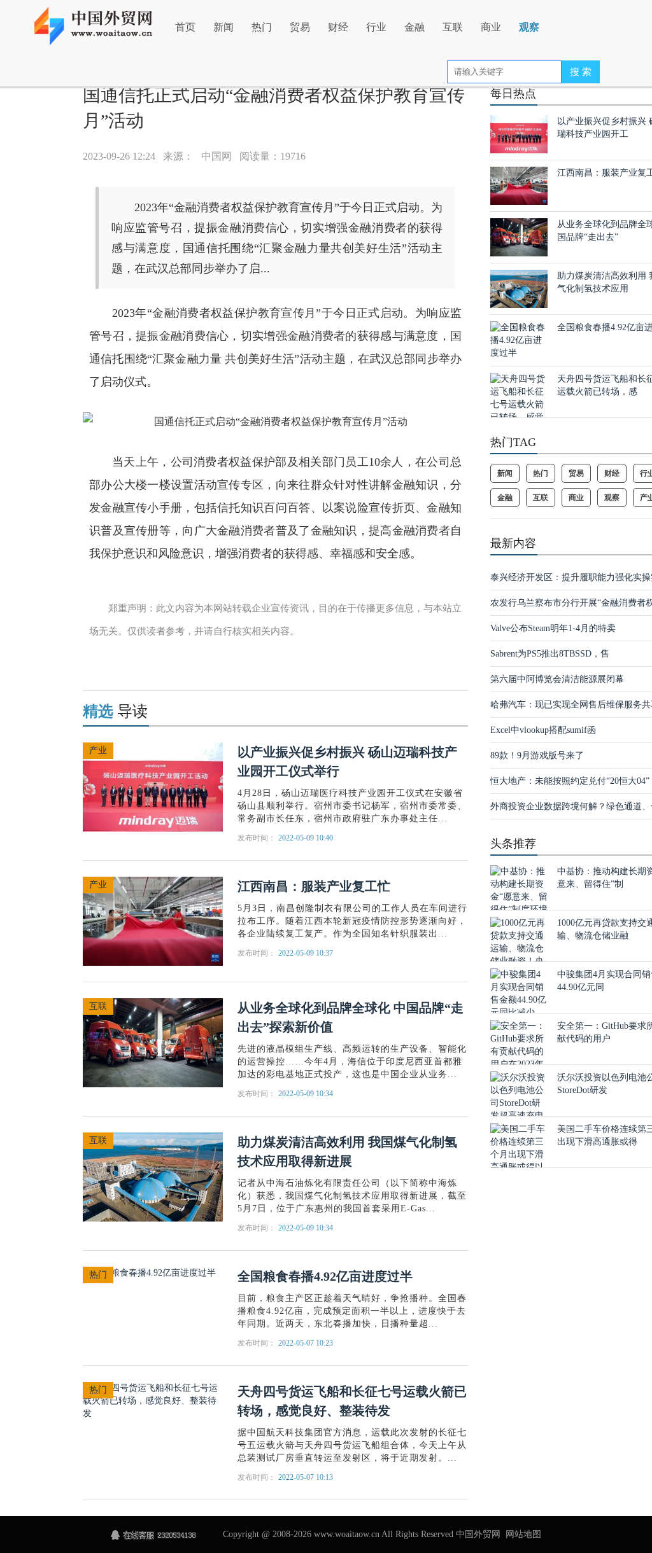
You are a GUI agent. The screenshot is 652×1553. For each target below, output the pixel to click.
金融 (414, 27)
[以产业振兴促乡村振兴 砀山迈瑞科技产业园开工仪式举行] (153, 786)
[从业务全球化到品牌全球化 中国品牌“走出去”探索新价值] (153, 1042)
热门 (262, 27)
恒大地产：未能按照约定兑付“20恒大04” (569, 781)
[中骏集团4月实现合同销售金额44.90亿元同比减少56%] (519, 999)
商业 (491, 27)
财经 (338, 27)
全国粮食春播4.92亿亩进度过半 (325, 1276)
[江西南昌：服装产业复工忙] (153, 920)
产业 (98, 750)
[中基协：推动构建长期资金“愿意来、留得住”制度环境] (519, 890)
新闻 (223, 27)
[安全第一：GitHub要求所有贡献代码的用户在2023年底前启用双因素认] (519, 1057)
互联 (453, 27)
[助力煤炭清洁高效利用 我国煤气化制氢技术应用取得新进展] (153, 1176)
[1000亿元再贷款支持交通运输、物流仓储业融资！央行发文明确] (519, 947)
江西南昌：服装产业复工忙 (313, 886)
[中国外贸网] (101, 20)
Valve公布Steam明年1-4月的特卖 (553, 628)
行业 (376, 27)
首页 (185, 27)
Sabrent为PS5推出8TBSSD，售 (549, 653)
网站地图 (523, 1534)
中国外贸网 (478, 1534)
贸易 (300, 27)
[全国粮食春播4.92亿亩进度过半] (149, 1272)
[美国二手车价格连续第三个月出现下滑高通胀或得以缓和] (519, 1154)
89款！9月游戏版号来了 (537, 755)
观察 (529, 27)
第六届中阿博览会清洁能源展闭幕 (557, 679)
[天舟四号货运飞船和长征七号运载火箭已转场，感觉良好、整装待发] (153, 1400)
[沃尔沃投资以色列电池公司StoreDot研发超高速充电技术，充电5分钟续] (519, 1108)
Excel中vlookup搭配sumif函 (543, 730)
